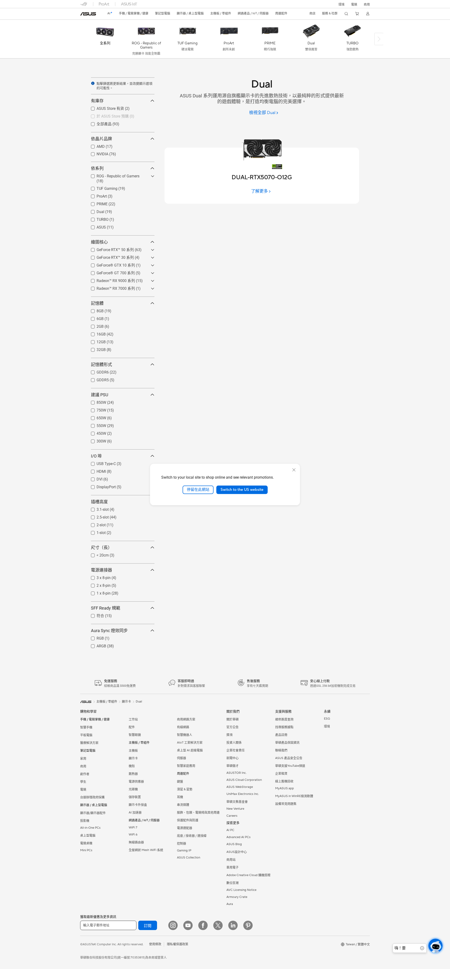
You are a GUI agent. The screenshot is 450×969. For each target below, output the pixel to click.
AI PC (230, 830)
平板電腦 (86, 735)
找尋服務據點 (284, 727)
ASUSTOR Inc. (236, 773)
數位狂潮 (232, 883)
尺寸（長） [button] (101, 547)
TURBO (97, 218)
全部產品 (98, 124)
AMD (95, 145)
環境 (341, 4)
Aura (229, 904)
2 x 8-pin (98, 584)
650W (96, 417)
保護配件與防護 (187, 820)
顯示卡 (133, 758)
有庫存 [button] (97, 100)
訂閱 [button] (147, 925)
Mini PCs (86, 850)
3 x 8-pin (98, 576)
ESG (327, 719)
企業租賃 (281, 773)
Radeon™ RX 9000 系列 (110, 280)
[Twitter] (218, 925)
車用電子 (232, 867)
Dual (95, 210)
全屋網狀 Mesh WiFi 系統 (146, 850)
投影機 (84, 821)
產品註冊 (281, 735)
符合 (94, 615)
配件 (132, 727)
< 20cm (97, 554)
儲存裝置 (135, 797)
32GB (95, 348)
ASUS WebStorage (239, 787)
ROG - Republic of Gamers (112, 175)
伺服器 (181, 758)
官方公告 (232, 727)
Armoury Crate (236, 897)
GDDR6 (97, 371)
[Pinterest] (248, 925)
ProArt (96, 195)
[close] (294, 470)
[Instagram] (173, 925)
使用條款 (155, 944)
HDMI (95, 470)
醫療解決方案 (89, 743)
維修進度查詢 (284, 719)
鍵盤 (180, 781)
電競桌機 (86, 843)
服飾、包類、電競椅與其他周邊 (198, 812)
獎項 (229, 735)
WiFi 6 (133, 834)
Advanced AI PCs (238, 837)
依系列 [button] (97, 168)
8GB (94, 310)
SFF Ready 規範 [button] (105, 608)
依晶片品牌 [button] (101, 138)
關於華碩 (232, 719)
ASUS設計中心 (236, 852)
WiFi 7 (133, 827)
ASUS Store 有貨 (104, 108)
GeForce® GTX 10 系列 (110, 265)
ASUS (95, 226)
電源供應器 (136, 781)
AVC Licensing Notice (241, 890)
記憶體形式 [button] (101, 364)
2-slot (95, 524)
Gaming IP (184, 850)
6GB (94, 317)
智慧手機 (86, 727)
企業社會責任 (235, 750)
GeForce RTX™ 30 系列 (109, 257)
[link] (88, 13)
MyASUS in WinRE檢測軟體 (294, 796)
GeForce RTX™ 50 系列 (109, 249)
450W (96, 432)
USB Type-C (100, 462)
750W (96, 409)
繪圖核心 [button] (99, 242)
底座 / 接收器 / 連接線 (191, 836)
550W (96, 424)
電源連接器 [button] (101, 570)
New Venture (235, 809)
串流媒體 (183, 805)
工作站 (133, 719)
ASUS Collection (188, 857)
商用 (83, 766)
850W (96, 401)
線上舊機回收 (284, 781)
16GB (95, 333)
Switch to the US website (242, 489)
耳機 (180, 797)
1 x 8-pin (98, 592)
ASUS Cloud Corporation (244, 780)
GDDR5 (97, 379)
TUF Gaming (101, 187)
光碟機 (133, 789)
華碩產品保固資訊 (287, 742)
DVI (94, 478)
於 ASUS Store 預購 (107, 116)
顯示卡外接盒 (138, 805)
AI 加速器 (135, 812)
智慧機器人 (184, 735)
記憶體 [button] (97, 303)
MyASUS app (284, 788)
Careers (231, 816)
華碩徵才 (232, 766)
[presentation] (93, 83)
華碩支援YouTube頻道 (290, 766)
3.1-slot (97, 508)
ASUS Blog (234, 844)
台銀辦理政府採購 (92, 797)
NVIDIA (97, 153)
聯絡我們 (281, 750)
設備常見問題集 (285, 804)
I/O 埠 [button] (96, 456)
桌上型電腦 (87, 835)
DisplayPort (100, 486)
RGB (94, 637)
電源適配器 (184, 828)
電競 (83, 789)
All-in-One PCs (90, 828)
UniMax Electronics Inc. (242, 794)
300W (96, 440)
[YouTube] (188, 925)
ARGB (96, 645)
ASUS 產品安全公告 (288, 758)
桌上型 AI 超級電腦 (190, 750)
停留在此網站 (198, 489)
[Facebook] (203, 925)
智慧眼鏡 (135, 735)
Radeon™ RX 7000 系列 (110, 288)
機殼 (132, 766)
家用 (83, 758)
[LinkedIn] (233, 925)
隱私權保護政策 (177, 944)
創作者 (84, 774)
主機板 (133, 750)
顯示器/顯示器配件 (93, 813)
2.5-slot (97, 516)
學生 (83, 782)
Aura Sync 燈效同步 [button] (109, 630)
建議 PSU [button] (99, 394)
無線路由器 (136, 842)
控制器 (181, 843)
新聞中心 (232, 758)
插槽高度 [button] (99, 501)
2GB (94, 325)
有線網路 (183, 727)
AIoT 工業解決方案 (189, 742)
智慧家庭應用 (186, 766)
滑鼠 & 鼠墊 (184, 789)
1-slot (95, 531)
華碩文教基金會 (237, 802)
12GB (95, 341)
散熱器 (133, 774)
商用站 (231, 860)
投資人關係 (234, 742)
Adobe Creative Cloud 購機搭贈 (248, 875)
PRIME (96, 203)
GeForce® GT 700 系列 (110, 273)
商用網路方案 (186, 719)
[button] (354, 4)
